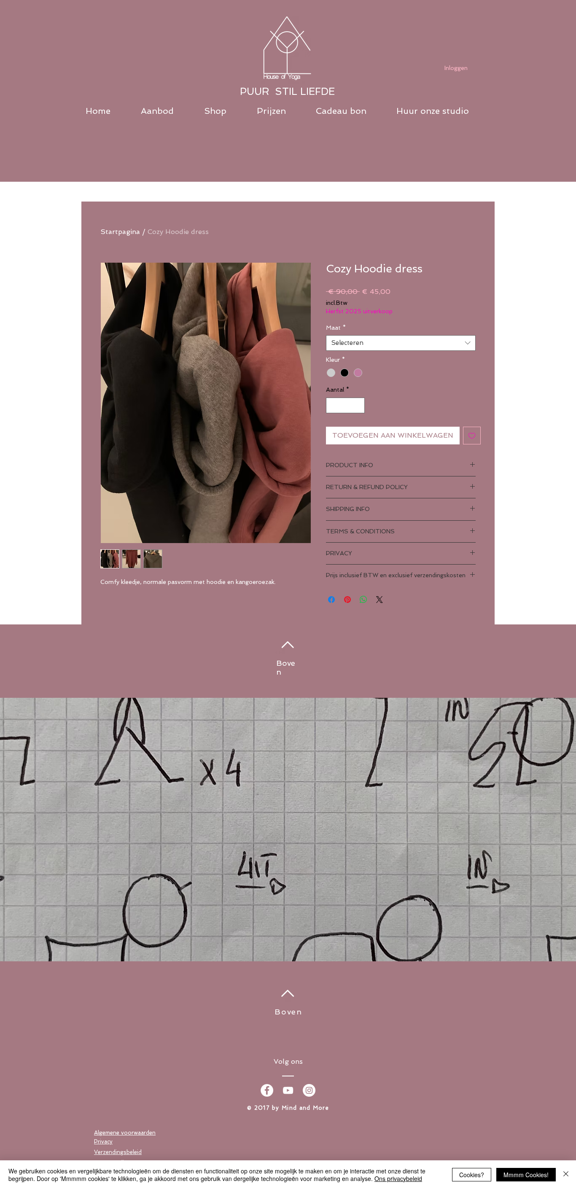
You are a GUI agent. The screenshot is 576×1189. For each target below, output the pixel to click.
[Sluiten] (566, 1174)
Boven (288, 1011)
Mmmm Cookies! (526, 1174)
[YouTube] (288, 1090)
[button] (168, 111)
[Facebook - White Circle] (267, 1090)
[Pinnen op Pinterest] (347, 599)
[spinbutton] (345, 405)
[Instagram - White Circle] (309, 1090)
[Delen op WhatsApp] (363, 599)
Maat (336, 327)
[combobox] (401, 343)
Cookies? (471, 1174)
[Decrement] (332, 405)
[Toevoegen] (472, 435)
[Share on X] (379, 599)
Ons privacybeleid (398, 1178)
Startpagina (120, 232)
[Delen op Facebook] (331, 599)
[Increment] (358, 405)
